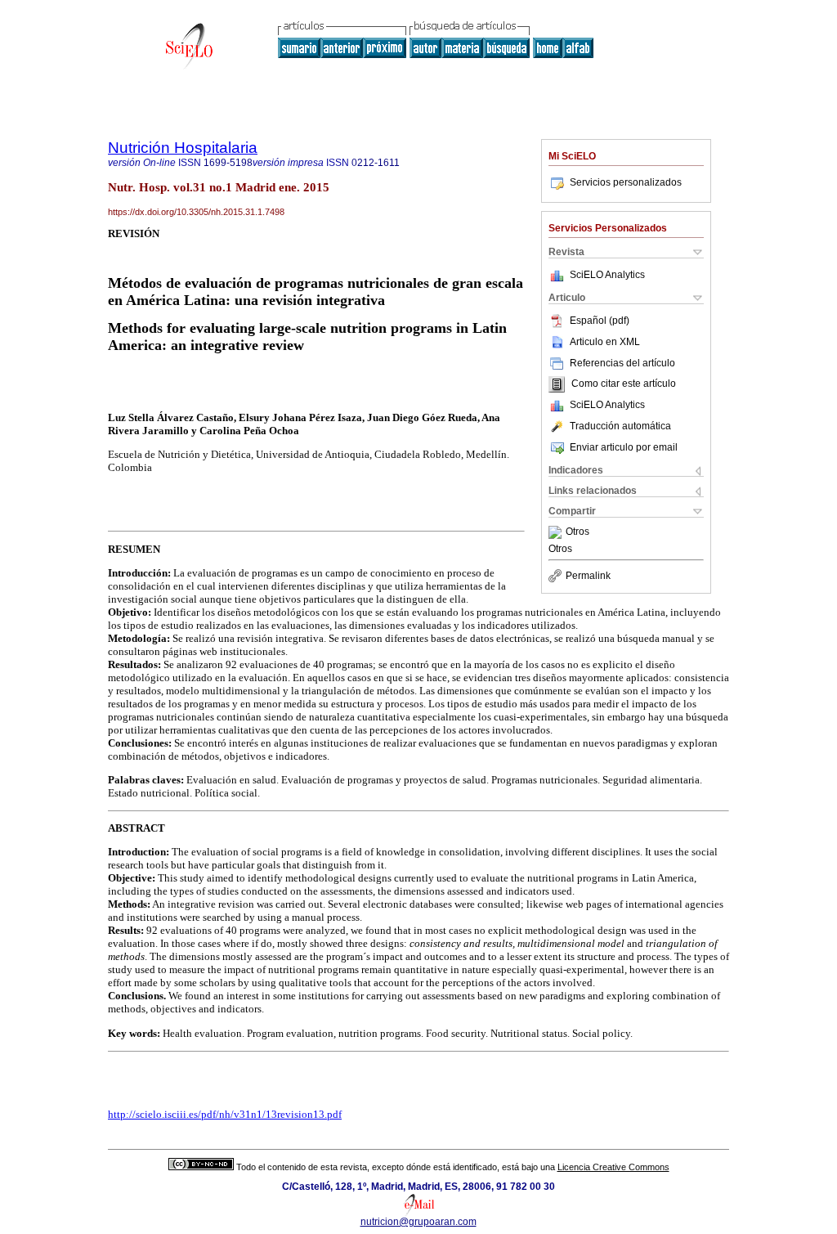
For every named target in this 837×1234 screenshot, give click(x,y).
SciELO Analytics (607, 274)
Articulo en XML (605, 342)
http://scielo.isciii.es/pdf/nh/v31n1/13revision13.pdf (225, 1114)
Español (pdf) (599, 320)
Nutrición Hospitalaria (182, 147)
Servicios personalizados (626, 182)
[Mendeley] (557, 532)
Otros (577, 532)
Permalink (588, 575)
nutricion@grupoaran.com (418, 1221)
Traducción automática (620, 426)
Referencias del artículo (622, 363)
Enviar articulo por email (624, 447)
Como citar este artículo (623, 384)
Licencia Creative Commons (613, 1167)
